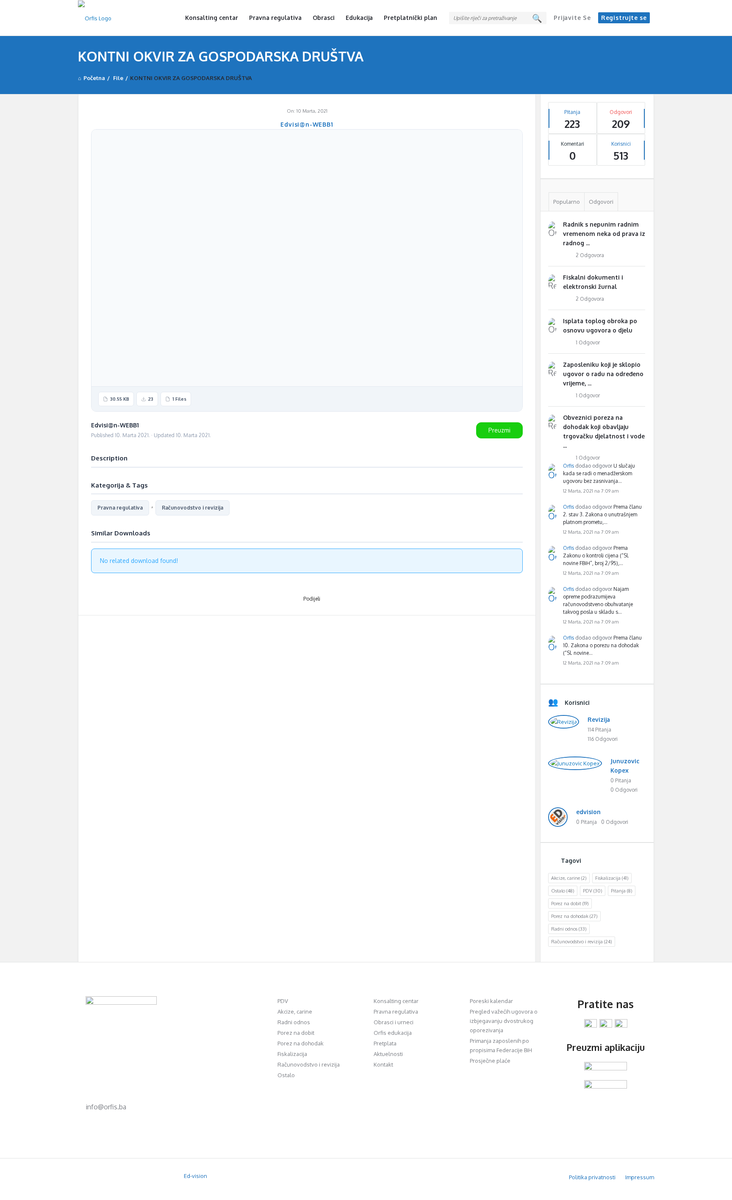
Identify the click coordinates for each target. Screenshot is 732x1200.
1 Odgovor (588, 342)
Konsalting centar (211, 17)
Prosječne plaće (490, 1060)
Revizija (599, 719)
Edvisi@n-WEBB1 (306, 124)
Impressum (639, 1177)
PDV (592, 891)
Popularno (566, 201)
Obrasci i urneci (393, 1022)
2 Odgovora (590, 255)
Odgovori (601, 201)
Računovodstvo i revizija (192, 507)
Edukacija (359, 17)
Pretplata (385, 1043)
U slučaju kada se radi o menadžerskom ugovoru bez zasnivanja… (599, 473)
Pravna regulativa (275, 17)
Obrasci (324, 17)
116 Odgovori (603, 739)
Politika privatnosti (592, 1177)
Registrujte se (624, 17)
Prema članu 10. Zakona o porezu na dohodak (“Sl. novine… (602, 645)
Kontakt (383, 1064)
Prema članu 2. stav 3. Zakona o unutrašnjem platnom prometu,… (602, 514)
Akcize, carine (569, 878)
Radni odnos (569, 929)
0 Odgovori (624, 790)
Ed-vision (195, 1175)
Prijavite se (572, 17)
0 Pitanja (620, 780)
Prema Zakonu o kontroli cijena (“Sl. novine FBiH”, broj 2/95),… (596, 555)
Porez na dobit (570, 903)
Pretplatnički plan (410, 17)
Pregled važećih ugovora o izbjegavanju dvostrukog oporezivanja (504, 1021)
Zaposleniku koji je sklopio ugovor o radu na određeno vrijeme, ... (603, 374)
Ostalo (562, 891)
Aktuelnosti (388, 1053)
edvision (588, 811)
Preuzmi (499, 430)
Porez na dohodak (574, 916)
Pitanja (621, 891)
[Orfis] (120, 18)
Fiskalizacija (612, 878)
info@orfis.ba (106, 1107)
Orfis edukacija (393, 1032)
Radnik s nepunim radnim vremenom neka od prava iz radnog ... (604, 234)
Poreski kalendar (491, 1001)
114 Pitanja (599, 729)
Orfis (568, 466)
